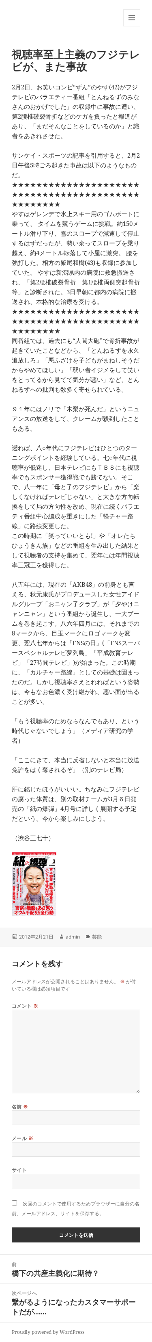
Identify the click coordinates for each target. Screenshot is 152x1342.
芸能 (97, 936)
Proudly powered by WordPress (48, 1332)
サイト (19, 1169)
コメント (25, 1005)
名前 (20, 1106)
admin (73, 936)
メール (22, 1138)
